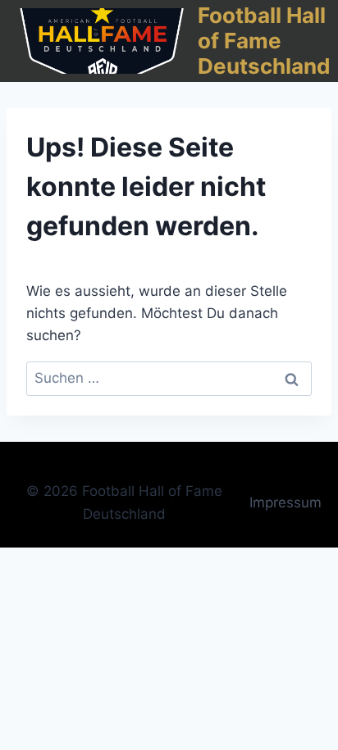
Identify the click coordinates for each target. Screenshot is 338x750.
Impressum (285, 502)
